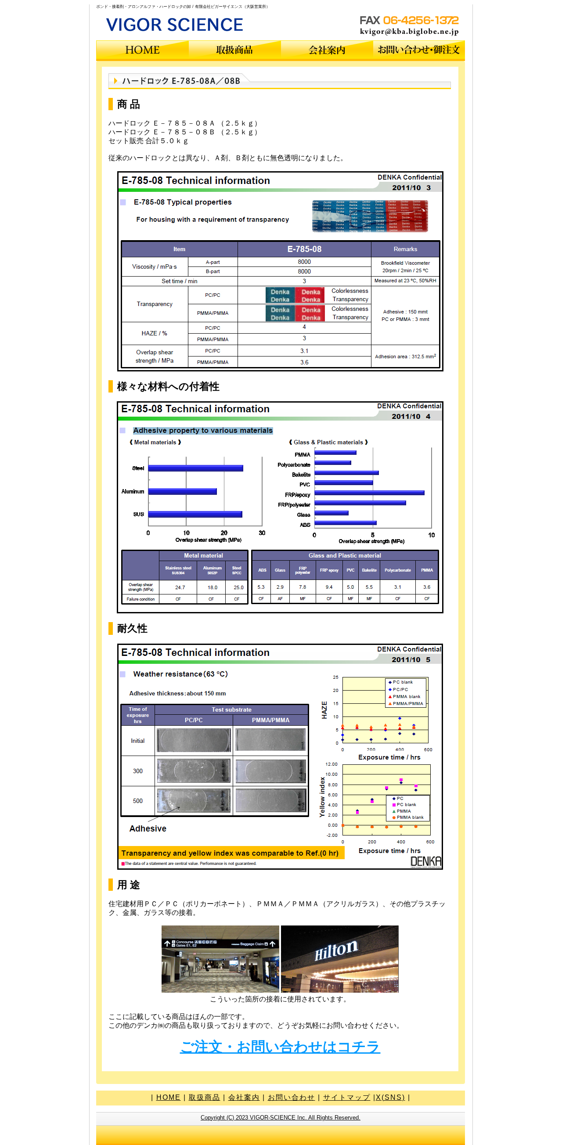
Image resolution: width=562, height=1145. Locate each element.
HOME (168, 1097)
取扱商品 (204, 1097)
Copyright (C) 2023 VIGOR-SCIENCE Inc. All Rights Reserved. (280, 1117)
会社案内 (244, 1097)
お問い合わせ (291, 1097)
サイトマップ (347, 1097)
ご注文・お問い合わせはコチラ (280, 1047)
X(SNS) (390, 1097)
